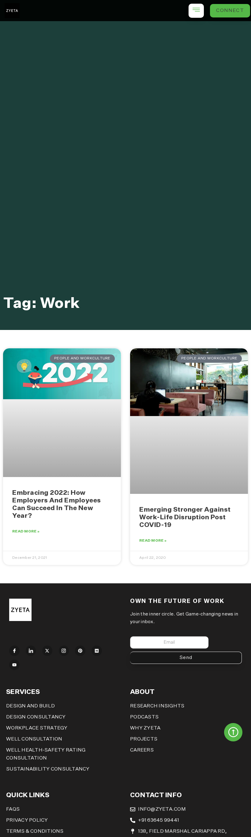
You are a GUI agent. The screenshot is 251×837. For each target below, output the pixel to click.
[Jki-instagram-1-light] (64, 651)
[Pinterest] (80, 651)
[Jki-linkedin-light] (31, 651)
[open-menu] (196, 11)
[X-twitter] (47, 651)
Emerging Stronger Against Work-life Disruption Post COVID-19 (185, 517)
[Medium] (97, 651)
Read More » (25, 531)
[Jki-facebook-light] (14, 651)
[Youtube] (14, 665)
